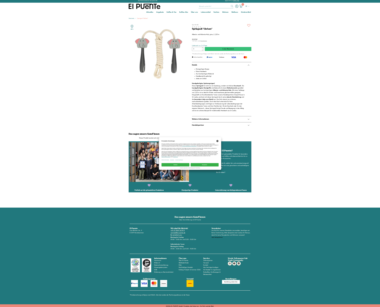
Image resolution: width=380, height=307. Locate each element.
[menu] (190, 12)
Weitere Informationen (200, 119)
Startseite (131, 18)
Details (194, 65)
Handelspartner (198, 125)
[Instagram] (230, 263)
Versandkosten (203, 40)
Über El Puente (183, 260)
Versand (206, 263)
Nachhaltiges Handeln (186, 267)
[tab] (221, 65)
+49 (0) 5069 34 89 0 (178, 230)
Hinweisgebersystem (160, 267)
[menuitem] (150, 12)
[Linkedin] (239, 263)
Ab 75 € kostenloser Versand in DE (147, 0)
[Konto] (237, 7)
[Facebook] (234, 263)
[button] (248, 6)
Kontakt (205, 265)
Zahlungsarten (208, 260)
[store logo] (136, 6)
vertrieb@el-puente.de (178, 233)
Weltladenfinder (184, 263)
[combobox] (216, 6)
